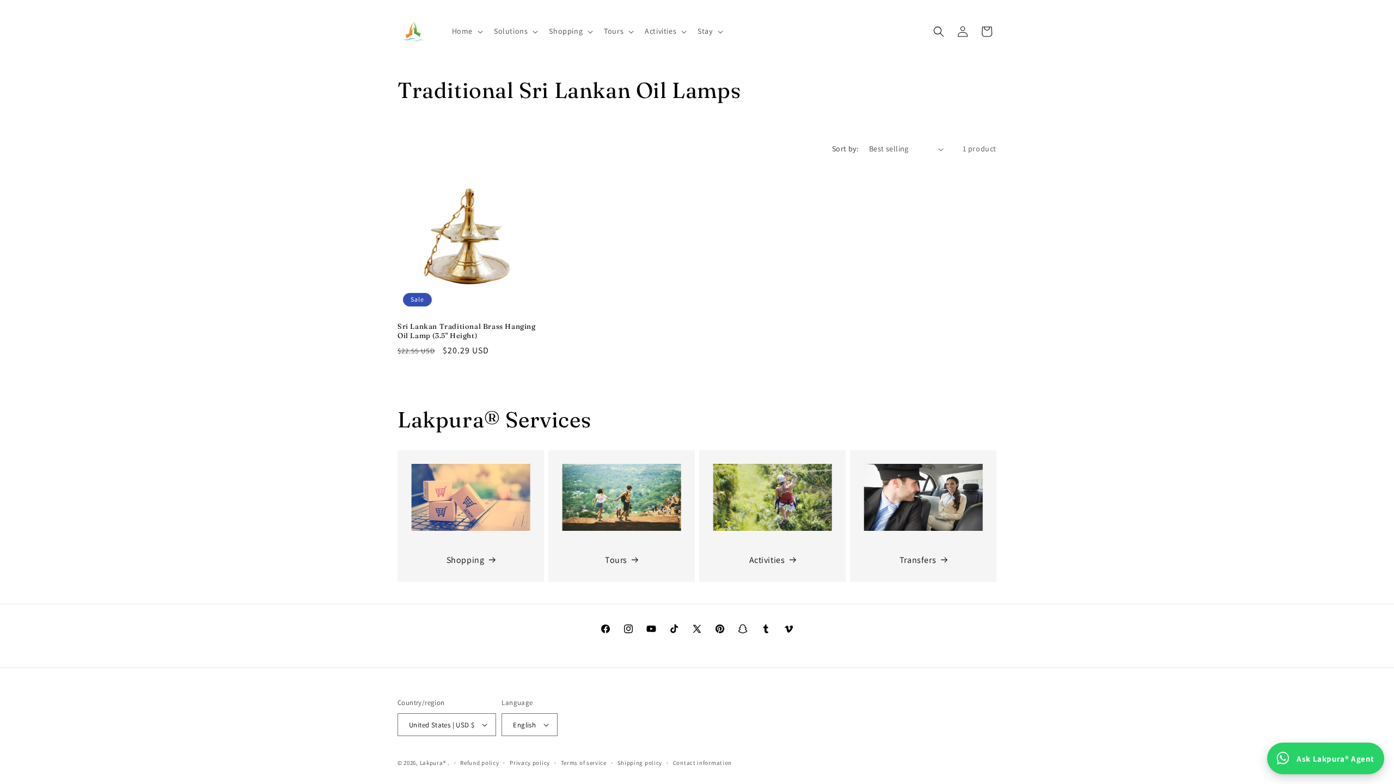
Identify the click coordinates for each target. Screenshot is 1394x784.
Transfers (918, 560)
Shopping (466, 560)
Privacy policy (530, 763)
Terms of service (584, 763)
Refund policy (479, 763)
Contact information (702, 763)
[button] (466, 31)
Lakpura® (433, 763)
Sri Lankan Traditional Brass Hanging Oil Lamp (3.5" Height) (467, 331)
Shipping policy (640, 763)
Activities (767, 560)
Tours (616, 560)
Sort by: (845, 149)
